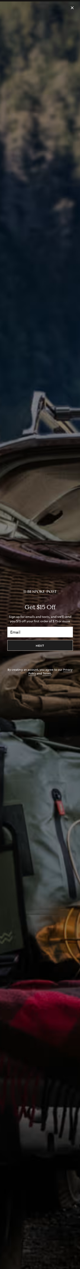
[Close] (72, 7)
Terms (47, 673)
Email (15, 632)
